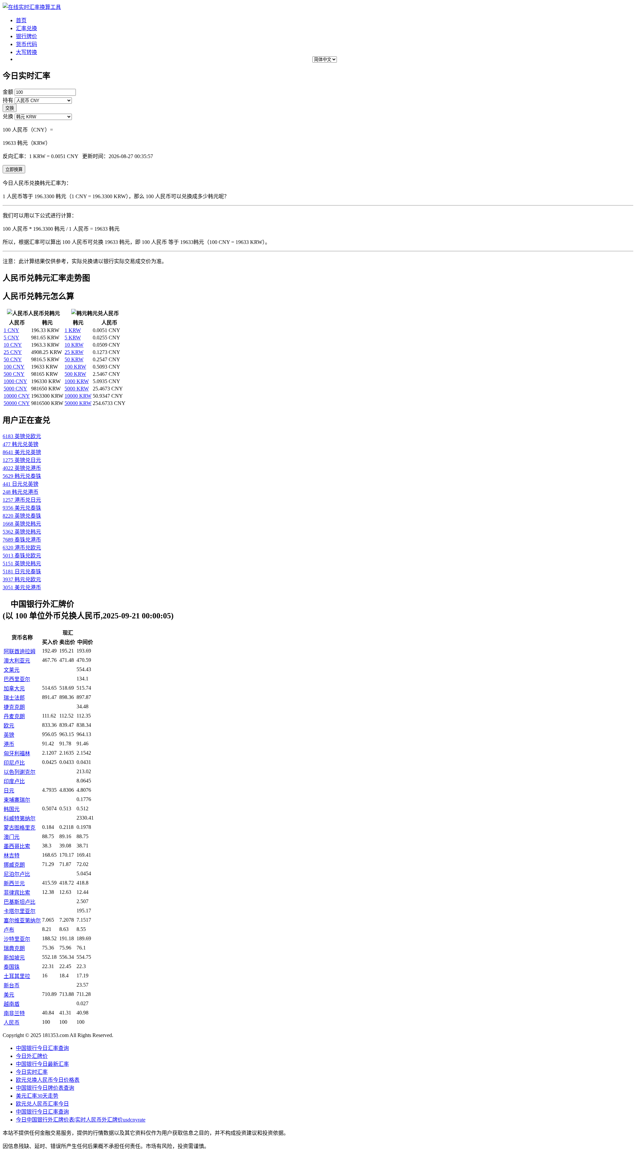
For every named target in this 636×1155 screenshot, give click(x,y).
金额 (8, 92)
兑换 (8, 116)
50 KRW (74, 359)
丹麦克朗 (14, 716)
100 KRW (75, 367)
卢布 (9, 930)
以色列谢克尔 (19, 772)
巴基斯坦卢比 (19, 902)
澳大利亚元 (17, 661)
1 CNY (11, 330)
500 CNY (14, 374)
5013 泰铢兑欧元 (22, 555)
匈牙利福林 (17, 753)
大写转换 (26, 52)
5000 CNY (15, 388)
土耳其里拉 (17, 976)
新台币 (12, 985)
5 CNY (11, 337)
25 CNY (13, 352)
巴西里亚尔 (17, 679)
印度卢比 (14, 781)
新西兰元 (14, 883)
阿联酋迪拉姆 (19, 651)
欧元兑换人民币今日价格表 (48, 1080)
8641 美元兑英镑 (22, 452)
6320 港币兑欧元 (22, 547)
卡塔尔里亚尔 (19, 911)
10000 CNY (17, 396)
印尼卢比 (14, 763)
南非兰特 (14, 1013)
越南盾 (12, 1004)
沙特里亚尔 (17, 939)
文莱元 (12, 670)
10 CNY (13, 345)
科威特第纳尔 (19, 818)
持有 (8, 100)
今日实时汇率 (32, 1072)
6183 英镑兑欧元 (22, 436)
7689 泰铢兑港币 (22, 540)
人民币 (12, 1022)
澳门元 (12, 837)
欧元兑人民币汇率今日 (42, 1104)
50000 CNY (17, 403)
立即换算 (14, 169)
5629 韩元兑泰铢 (22, 476)
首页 (21, 20)
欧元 (9, 725)
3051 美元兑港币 (22, 587)
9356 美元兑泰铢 (22, 508)
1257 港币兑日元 (22, 500)
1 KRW (73, 330)
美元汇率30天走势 (37, 1096)
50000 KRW (78, 403)
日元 (9, 790)
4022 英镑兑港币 (22, 468)
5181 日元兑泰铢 (22, 571)
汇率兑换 (26, 28)
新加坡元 (14, 957)
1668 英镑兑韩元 (22, 524)
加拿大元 (14, 688)
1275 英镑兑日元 (22, 460)
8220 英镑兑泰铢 (22, 516)
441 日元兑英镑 (20, 484)
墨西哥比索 (17, 846)
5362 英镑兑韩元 (22, 532)
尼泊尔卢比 (17, 874)
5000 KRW (77, 388)
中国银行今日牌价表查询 (45, 1088)
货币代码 (26, 44)
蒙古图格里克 (19, 828)
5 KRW (73, 337)
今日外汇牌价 (32, 1056)
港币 (9, 744)
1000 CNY (15, 381)
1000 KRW (77, 381)
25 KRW (74, 352)
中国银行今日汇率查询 (42, 1048)
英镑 (9, 735)
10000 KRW (78, 396)
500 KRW (75, 374)
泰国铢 (12, 967)
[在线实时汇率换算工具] (32, 7)
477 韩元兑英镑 (20, 444)
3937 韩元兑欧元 (22, 579)
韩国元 (12, 809)
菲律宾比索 (17, 892)
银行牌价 (26, 36)
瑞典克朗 (14, 948)
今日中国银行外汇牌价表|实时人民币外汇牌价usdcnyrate (80, 1120)
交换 (9, 108)
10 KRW (74, 345)
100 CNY (14, 367)
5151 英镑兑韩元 (22, 563)
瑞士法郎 (14, 698)
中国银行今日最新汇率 (42, 1064)
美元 (9, 995)
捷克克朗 (14, 707)
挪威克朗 (14, 865)
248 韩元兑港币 (20, 492)
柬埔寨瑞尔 (17, 800)
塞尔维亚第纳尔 (22, 920)
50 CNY (13, 359)
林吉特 (12, 855)
